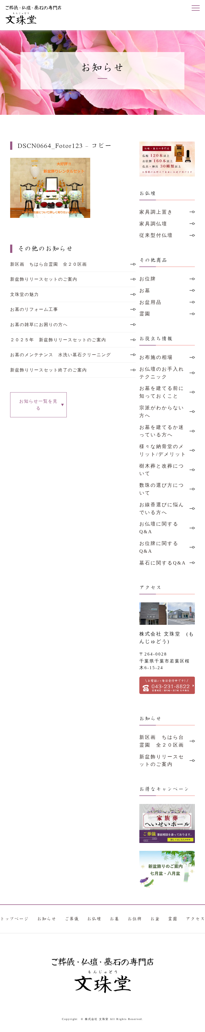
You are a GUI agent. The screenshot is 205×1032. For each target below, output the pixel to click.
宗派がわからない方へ (161, 411)
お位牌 (147, 278)
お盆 (155, 919)
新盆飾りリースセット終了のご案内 (48, 370)
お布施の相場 (156, 357)
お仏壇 (94, 919)
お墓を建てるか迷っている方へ (161, 431)
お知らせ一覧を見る (38, 404)
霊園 (145, 313)
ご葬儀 (72, 919)
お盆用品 (150, 302)
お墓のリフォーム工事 (34, 309)
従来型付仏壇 (156, 235)
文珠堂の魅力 (24, 294)
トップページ (14, 919)
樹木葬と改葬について (161, 469)
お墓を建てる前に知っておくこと (161, 392)
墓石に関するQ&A (162, 563)
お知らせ (46, 919)
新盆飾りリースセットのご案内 (43, 279)
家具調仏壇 (153, 223)
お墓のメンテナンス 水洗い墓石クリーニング (60, 354)
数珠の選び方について (161, 489)
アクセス (195, 919)
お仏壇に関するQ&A (159, 527)
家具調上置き (156, 212)
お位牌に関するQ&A (159, 547)
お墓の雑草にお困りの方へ (39, 324)
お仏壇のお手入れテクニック (161, 372)
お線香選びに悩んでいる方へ (161, 508)
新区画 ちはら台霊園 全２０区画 (48, 264)
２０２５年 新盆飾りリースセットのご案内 (58, 340)
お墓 (145, 290)
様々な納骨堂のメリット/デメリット (162, 450)
